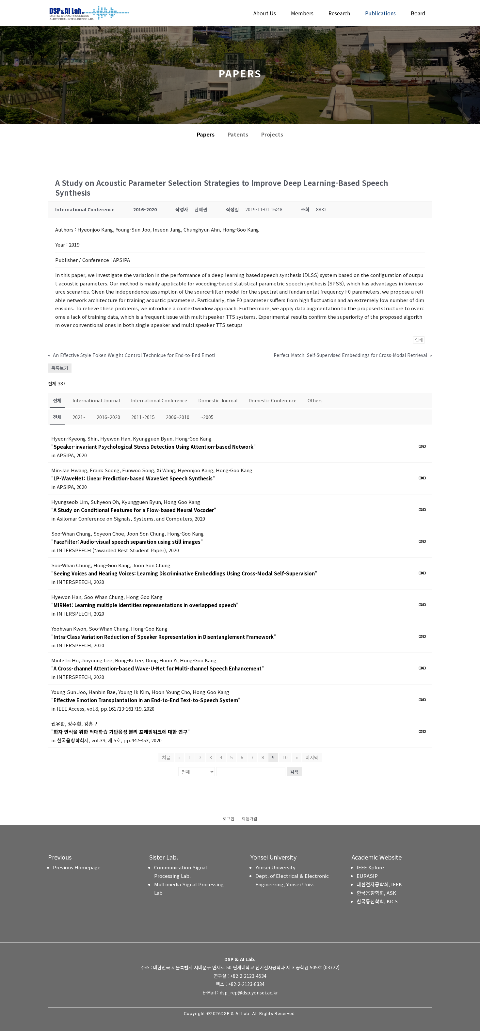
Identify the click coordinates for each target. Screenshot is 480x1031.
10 (285, 757)
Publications (380, 14)
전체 (57, 400)
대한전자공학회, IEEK (379, 884)
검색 (294, 771)
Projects (272, 134)
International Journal (96, 400)
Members (302, 14)
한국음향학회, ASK (376, 892)
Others (315, 400)
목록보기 (59, 368)
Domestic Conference (272, 400)
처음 (166, 757)
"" (153, 446)
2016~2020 (108, 417)
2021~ (79, 417)
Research (339, 14)
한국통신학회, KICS (377, 901)
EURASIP (367, 875)
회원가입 (249, 819)
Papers (206, 134)
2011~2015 (143, 417)
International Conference (159, 400)
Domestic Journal (217, 400)
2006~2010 (177, 417)
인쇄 (419, 340)
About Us (264, 14)
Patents (238, 134)
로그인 (228, 819)
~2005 (207, 417)
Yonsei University (275, 867)
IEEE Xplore (370, 867)
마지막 (312, 757)
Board (418, 14)
